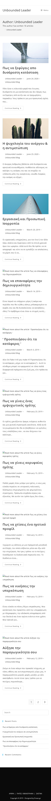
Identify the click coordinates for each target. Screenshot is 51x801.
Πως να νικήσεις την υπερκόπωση (19, 588)
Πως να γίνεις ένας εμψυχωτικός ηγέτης (19, 403)
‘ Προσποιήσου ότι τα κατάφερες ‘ (20, 341)
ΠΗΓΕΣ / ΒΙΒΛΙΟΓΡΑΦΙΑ (25, 793)
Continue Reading (14, 108)
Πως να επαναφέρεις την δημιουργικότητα (22, 283)
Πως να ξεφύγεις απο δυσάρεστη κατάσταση (20, 70)
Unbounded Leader (17, 10)
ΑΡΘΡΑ (11, 793)
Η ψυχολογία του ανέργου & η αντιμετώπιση (25, 145)
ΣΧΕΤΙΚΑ (39, 793)
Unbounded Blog (12, 82)
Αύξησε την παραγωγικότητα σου (20, 650)
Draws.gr (37, 798)
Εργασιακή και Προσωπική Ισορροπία (17, 736)
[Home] (3, 30)
